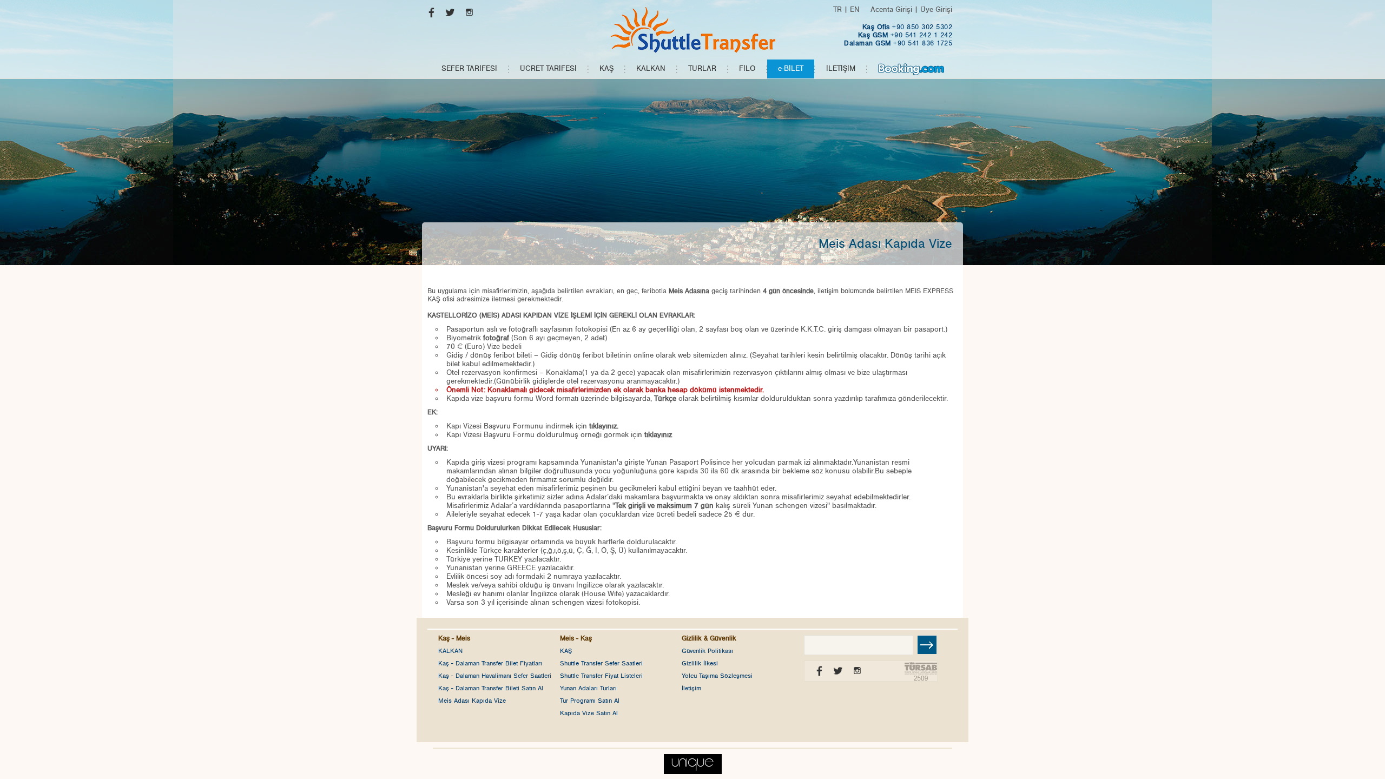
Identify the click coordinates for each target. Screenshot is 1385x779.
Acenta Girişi (891, 9)
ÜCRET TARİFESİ (548, 68)
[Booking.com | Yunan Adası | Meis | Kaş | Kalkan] (911, 69)
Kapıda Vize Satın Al (589, 713)
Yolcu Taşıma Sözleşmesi (717, 675)
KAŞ (606, 68)
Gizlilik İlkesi (700, 663)
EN (855, 9)
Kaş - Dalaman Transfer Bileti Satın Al (490, 688)
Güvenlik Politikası (707, 651)
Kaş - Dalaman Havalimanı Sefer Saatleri (494, 675)
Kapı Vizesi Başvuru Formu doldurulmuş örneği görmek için (559, 435)
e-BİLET (790, 68)
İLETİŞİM (840, 68)
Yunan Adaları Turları (588, 688)
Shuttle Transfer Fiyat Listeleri (601, 675)
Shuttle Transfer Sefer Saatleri (601, 663)
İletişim (691, 688)
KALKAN (650, 68)
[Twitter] (447, 15)
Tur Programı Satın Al (589, 700)
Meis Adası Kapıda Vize (472, 700)
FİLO (747, 68)
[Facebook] (429, 15)
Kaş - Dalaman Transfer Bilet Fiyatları (490, 663)
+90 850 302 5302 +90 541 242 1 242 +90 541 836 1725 (898, 35)
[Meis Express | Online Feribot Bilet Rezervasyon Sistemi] (692, 30)
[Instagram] (466, 15)
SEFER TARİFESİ (469, 68)
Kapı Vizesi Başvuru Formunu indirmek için (532, 426)
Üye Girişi (936, 9)
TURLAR (702, 68)
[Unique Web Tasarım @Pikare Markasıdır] (693, 761)
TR (837, 9)
